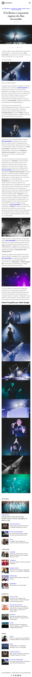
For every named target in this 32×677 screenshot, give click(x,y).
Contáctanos (15, 672)
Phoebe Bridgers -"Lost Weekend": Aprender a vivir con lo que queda (18, 646)
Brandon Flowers (14, 568)
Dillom (11, 636)
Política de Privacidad (25, 672)
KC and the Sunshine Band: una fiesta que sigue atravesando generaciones (19, 534)
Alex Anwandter (6, 8)
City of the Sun (13, 596)
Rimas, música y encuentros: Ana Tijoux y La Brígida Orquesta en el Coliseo (19, 526)
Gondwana (12, 552)
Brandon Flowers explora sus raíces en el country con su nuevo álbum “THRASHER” (20, 570)
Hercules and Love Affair (16, 604)
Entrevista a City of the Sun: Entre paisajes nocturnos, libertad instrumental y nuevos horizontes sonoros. (19, 600)
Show (27, 8)
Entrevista (12, 614)
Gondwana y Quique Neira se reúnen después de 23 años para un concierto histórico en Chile (19, 555)
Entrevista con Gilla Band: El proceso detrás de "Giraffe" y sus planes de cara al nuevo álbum (19, 618)
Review (24, 8)
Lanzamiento (13, 583)
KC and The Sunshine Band (16, 531)
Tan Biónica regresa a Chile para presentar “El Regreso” (20, 562)
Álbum (11, 644)
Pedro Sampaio (5, 514)
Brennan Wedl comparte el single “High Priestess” (19, 578)
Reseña (19, 8)
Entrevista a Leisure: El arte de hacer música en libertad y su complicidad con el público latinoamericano (19, 626)
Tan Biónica (13, 560)
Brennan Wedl (13, 575)
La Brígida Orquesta (15, 524)
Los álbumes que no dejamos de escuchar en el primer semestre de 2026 (19, 542)
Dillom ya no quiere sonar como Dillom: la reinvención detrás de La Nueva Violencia (20, 638)
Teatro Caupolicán (16, 9)
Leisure (11, 622)
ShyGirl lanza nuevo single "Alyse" (18, 585)
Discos (11, 539)
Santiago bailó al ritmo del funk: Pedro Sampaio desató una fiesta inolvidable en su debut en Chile (14, 518)
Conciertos (14, 8)
